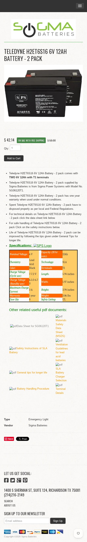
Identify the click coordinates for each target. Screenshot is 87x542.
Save (10, 438)
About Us (9, 505)
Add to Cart (13, 158)
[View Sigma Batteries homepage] (43, 29)
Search (8, 501)
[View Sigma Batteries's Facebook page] (6, 480)
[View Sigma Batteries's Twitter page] (12, 480)
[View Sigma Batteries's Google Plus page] (19, 480)
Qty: (6, 148)
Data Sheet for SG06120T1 (33, 326)
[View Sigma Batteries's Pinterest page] (25, 480)
